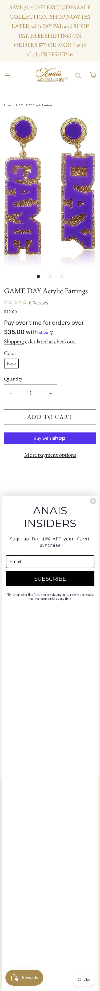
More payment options (50, 455)
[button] (50, 191)
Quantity (13, 378)
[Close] (93, 501)
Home (8, 105)
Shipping (14, 341)
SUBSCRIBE (50, 579)
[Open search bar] (78, 75)
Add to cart (50, 417)
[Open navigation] (7, 75)
